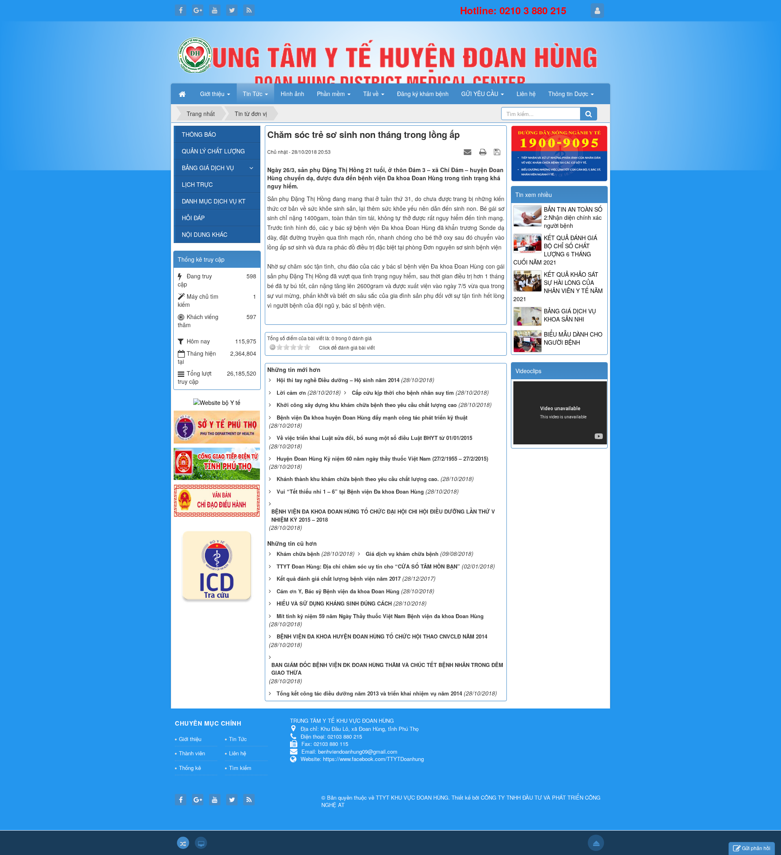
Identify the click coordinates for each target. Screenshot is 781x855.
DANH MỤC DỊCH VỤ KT (214, 201)
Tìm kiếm (240, 768)
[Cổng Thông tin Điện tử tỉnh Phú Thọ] (217, 463)
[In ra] (483, 151)
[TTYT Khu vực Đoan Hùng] (195, 54)
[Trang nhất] (183, 93)
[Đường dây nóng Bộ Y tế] (559, 153)
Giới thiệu (190, 739)
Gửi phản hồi (756, 847)
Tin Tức (238, 739)
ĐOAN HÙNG (432, 797)
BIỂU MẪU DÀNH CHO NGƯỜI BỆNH (573, 338)
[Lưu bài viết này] (498, 151)
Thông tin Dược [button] (569, 94)
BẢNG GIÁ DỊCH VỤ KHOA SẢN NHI (570, 315)
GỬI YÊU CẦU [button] (480, 94)
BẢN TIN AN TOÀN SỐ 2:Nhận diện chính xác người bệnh (573, 217)
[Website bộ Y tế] (216, 401)
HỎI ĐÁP (193, 218)
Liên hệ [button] (526, 94)
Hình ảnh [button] (292, 94)
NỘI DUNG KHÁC (204, 234)
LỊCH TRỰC (197, 184)
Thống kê (190, 768)
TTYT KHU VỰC (396, 797)
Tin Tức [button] (253, 94)
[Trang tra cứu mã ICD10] (217, 564)
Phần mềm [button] (332, 94)
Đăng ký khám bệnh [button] (423, 94)
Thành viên (192, 753)
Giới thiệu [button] (213, 94)
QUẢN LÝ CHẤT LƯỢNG (213, 151)
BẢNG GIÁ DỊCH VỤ (208, 168)
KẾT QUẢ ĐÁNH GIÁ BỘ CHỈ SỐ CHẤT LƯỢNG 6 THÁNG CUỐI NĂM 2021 (555, 250)
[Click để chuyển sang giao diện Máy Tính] (201, 843)
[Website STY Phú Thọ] (217, 426)
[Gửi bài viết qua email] (468, 151)
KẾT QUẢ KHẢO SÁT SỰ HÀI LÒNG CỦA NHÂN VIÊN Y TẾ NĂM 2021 (558, 286)
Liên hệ (237, 753)
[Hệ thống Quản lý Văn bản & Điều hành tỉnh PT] (217, 500)
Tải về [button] (371, 94)
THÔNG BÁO (199, 134)
